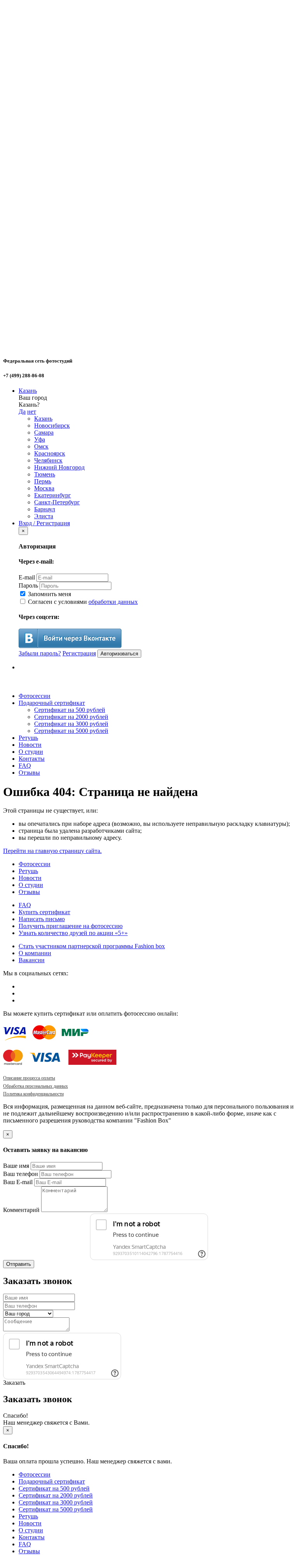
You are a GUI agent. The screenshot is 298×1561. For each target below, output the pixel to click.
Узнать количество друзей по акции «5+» (73, 933)
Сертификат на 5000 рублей (71, 730)
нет (31, 411)
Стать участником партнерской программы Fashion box (92, 946)
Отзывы (29, 772)
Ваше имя (16, 1165)
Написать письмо (42, 919)
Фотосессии (34, 696)
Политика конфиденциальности (33, 1094)
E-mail (27, 577)
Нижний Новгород (59, 467)
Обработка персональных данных (35, 1086)
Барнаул (44, 509)
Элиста (43, 516)
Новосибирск (52, 425)
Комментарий (21, 1210)
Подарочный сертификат (52, 703)
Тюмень (44, 474)
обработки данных (113, 601)
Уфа (39, 439)
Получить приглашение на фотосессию (71, 926)
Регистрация (79, 653)
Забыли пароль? (40, 653)
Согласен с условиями (82, 601)
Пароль (28, 585)
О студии (31, 751)
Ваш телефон (20, 1174)
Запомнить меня (48, 594)
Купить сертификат (44, 912)
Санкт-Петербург (57, 502)
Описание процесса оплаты (29, 1078)
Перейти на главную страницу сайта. (52, 851)
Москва (44, 488)
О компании (35, 953)
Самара (44, 432)
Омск (41, 446)
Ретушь (28, 737)
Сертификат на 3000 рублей (71, 723)
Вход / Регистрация (44, 523)
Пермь (42, 481)
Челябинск (48, 460)
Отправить (18, 1264)
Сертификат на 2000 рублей (71, 716)
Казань (28, 390)
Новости (30, 744)
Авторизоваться (119, 654)
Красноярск (49, 453)
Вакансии (32, 960)
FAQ (25, 765)
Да (22, 411)
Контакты (32, 758)
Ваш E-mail (18, 1182)
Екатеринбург (52, 495)
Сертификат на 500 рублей (69, 710)
